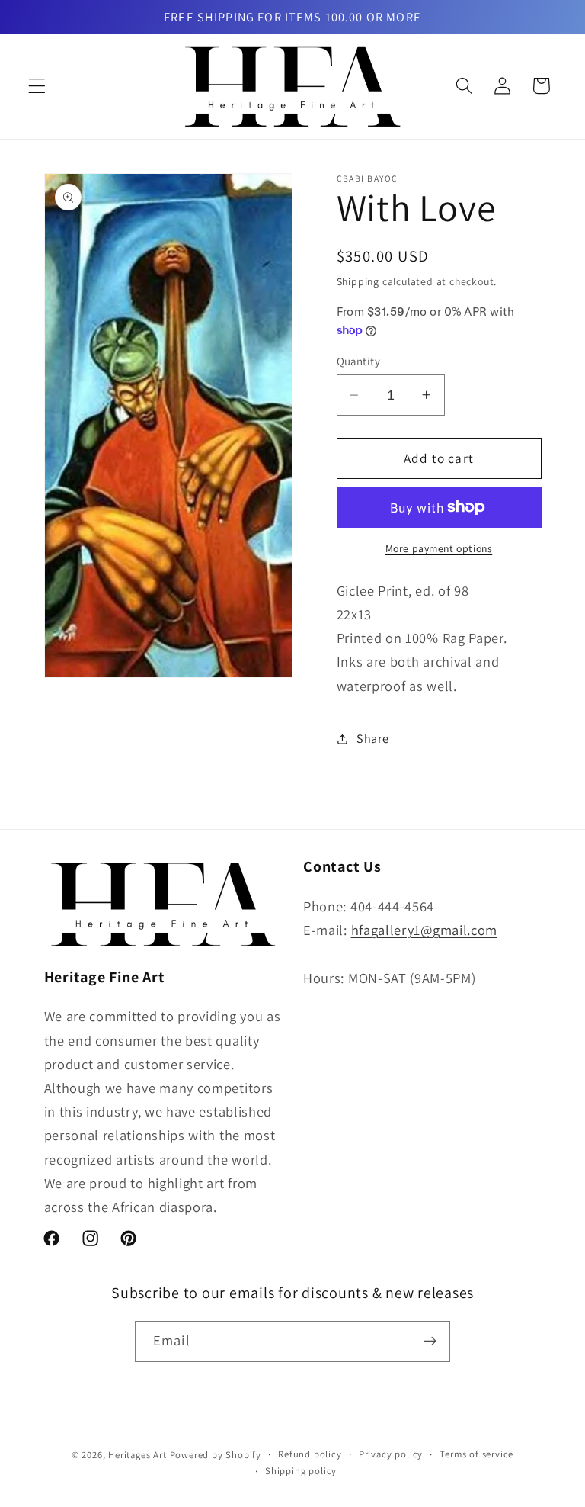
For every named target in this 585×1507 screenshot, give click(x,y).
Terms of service (476, 1454)
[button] (37, 85)
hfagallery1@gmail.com (424, 930)
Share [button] (372, 739)
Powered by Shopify (216, 1454)
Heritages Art (137, 1454)
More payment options (439, 548)
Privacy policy (391, 1454)
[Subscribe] (430, 1341)
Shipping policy (301, 1470)
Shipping (358, 281)
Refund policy (309, 1454)
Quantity (359, 361)
